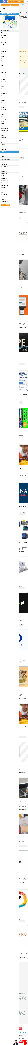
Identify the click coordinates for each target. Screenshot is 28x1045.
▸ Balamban (3, 51)
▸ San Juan (3, 196)
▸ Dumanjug (3, 88)
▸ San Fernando (4, 128)
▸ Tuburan (3, 154)
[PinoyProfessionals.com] (4, 1)
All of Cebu (3, 33)
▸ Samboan (3, 126)
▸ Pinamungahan (4, 119)
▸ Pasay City (3, 187)
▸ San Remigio (4, 133)
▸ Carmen (3, 67)
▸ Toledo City (3, 151)
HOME (4, 8)
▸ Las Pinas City (4, 166)
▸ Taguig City (3, 199)
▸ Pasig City (3, 190)
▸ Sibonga (3, 140)
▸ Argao (2, 44)
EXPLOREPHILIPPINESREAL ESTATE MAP (10, 18)
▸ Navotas (3, 182)
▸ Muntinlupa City (4, 180)
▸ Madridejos (3, 98)
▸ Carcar (2, 65)
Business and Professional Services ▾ (15, 1)
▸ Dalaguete (3, 84)
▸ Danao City (3, 86)
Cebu (23, 4)
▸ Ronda (2, 123)
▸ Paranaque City (4, 185)
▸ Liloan (2, 95)
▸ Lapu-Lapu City (4, 93)
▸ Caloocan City (4, 164)
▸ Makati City (3, 169)
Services (5, 11)
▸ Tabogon (3, 144)
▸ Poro (2, 121)
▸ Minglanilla (3, 107)
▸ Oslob (2, 114)
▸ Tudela (2, 156)
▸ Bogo (2, 58)
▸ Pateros (3, 192)
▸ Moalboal (3, 109)
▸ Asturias (3, 46)
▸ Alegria (3, 39)
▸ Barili (2, 56)
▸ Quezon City (4, 194)
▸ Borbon (3, 63)
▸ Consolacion (4, 77)
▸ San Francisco (4, 130)
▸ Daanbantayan (4, 81)
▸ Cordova (3, 79)
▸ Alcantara (3, 35)
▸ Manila (2, 176)
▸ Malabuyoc (3, 100)
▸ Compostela (4, 74)
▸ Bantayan (3, 53)
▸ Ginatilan (3, 91)
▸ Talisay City (3, 149)
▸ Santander (3, 137)
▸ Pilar (2, 116)
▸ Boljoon (3, 60)
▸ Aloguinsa (3, 42)
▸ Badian (2, 49)
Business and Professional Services (8, 13)
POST (10, 5)
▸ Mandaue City (4, 102)
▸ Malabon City (4, 171)
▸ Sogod (2, 142)
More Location (6, 204)
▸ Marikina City (4, 178)
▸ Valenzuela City (4, 201)
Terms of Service (22, 1032)
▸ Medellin (3, 105)
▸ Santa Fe (3, 135)
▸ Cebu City (3, 72)
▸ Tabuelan (3, 147)
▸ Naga (2, 112)
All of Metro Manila (5, 162)
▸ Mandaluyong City (5, 173)
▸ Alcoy (2, 37)
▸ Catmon (3, 70)
